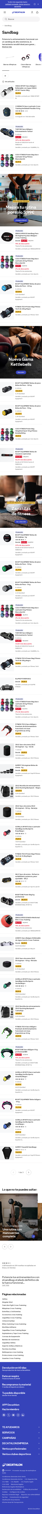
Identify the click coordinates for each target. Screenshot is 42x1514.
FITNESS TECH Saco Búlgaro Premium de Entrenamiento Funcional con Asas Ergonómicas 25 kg (26, 727)
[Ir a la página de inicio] (18, 12)
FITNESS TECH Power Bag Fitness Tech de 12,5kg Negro (28, 855)
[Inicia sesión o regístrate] (32, 12)
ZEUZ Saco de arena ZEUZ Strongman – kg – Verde (25, 746)
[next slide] (10, 1246)
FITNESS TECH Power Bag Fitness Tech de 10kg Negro (28, 659)
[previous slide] (4, 1246)
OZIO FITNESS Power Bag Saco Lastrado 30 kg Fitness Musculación (27, 704)
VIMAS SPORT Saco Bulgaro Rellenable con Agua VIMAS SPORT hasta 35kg (26, 88)
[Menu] (4, 12)
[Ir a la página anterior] (13, 1172)
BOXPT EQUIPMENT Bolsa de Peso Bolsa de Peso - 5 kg (28, 583)
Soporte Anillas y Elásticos (12, 1346)
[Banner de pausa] (34, 4)
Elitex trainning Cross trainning (14, 1324)
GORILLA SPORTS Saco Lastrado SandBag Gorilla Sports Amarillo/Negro (27, 1074)
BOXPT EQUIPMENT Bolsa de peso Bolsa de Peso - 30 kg (28, 384)
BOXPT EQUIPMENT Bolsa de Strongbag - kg (26, 536)
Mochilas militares (9, 1327)
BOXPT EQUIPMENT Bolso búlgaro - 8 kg (28, 1100)
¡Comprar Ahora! (21, 220)
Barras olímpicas (9, 64)
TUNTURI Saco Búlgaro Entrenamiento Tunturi (24, 130)
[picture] (7, 92)
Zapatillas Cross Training (11, 1318)
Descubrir (21, 372)
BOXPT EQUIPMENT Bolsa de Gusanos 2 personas (26, 453)
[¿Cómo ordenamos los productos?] (3, 82)
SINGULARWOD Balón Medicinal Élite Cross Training (27, 919)
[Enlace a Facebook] (4, 1415)
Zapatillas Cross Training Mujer (14, 1330)
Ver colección (21, 522)
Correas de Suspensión (11, 1336)
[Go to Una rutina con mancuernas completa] (33, 1236)
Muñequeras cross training (12, 1352)
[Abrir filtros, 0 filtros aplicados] (5, 75)
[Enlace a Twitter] (8, 1415)
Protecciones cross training (13, 1355)
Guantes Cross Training (11, 1358)
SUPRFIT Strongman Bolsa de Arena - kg (26, 766)
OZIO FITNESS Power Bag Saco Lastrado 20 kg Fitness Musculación (27, 261)
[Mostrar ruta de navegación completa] (3, 25)
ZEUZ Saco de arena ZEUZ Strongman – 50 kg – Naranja (26, 807)
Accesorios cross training (12, 1315)
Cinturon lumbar (8, 1321)
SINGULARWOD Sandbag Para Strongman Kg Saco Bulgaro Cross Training (27, 236)
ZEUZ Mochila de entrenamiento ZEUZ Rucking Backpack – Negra (27, 787)
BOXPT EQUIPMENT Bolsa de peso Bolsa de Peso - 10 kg (28, 563)
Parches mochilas (9, 1349)
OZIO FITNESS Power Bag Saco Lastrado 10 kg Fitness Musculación (27, 157)
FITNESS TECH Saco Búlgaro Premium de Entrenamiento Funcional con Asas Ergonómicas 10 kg (26, 1030)
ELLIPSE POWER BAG (23, 679)
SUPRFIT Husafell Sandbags (26, 1147)
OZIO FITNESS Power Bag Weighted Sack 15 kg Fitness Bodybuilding (26, 431)
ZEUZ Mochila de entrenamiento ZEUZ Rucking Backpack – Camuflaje (27, 1008)
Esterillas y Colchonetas (11, 1311)
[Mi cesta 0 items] (37, 12)
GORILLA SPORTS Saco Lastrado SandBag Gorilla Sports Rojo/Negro (27, 829)
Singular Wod (7, 1302)
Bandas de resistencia (10, 1340)
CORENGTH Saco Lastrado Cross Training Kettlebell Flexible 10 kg (28, 107)
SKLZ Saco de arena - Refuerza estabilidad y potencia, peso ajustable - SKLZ (27, 876)
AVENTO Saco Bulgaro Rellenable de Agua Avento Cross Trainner (28, 939)
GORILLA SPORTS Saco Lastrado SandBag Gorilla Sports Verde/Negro (27, 981)
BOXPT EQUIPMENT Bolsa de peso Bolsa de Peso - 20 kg (28, 285)
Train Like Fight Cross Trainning (14, 1305)
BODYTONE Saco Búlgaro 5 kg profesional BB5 (26, 1051)
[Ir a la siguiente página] (28, 1172)
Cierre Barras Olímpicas (26, 66)
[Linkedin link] (23, 1415)
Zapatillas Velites (9, 1343)
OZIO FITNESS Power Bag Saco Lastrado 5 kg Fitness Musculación (27, 610)
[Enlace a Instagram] (18, 1415)
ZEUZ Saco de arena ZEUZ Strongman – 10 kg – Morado (26, 959)
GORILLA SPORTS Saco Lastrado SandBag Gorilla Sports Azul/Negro (27, 1122)
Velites (4, 1299)
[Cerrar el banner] (38, 4)
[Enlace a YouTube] (13, 1415)
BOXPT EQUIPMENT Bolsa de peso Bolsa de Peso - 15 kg (28, 407)
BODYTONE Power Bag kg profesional (25, 896)
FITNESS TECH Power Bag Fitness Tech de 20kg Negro (28, 308)
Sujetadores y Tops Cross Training (15, 1333)
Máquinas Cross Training (11, 1308)
